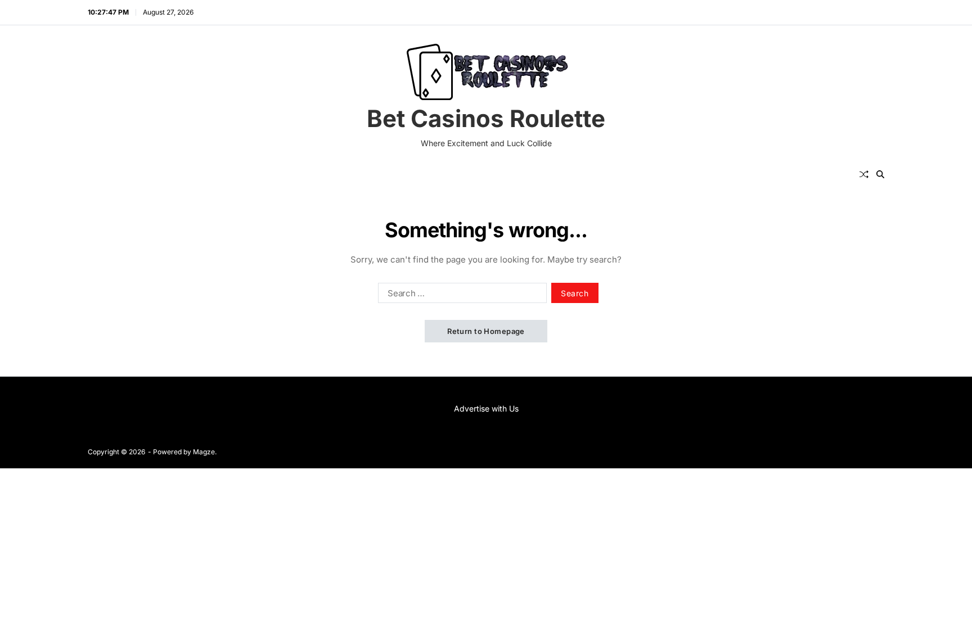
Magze (204, 452)
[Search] (880, 174)
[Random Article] (864, 174)
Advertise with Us (486, 408)
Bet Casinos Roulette (486, 118)
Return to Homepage (486, 331)
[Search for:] (460, 295)
